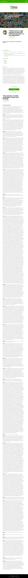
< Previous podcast (14, 86)
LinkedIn (5, 63)
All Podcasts (14, 89)
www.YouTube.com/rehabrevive (7, 501)
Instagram (5, 61)
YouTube (5, 60)
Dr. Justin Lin (5, 68)
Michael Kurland (4, 1)
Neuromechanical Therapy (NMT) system (15, 22)
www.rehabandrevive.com (16, 540)
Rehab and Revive (13, 116)
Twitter (5, 62)
